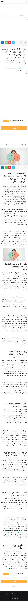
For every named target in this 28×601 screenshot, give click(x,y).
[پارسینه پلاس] (24, 1)
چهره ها (19, 42)
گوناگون (24, 43)
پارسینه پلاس (20, 68)
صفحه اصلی (16, 598)
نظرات (14, 128)
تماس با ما (11, 598)
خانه (24, 15)
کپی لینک (6, 121)
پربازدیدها (21, 15)
